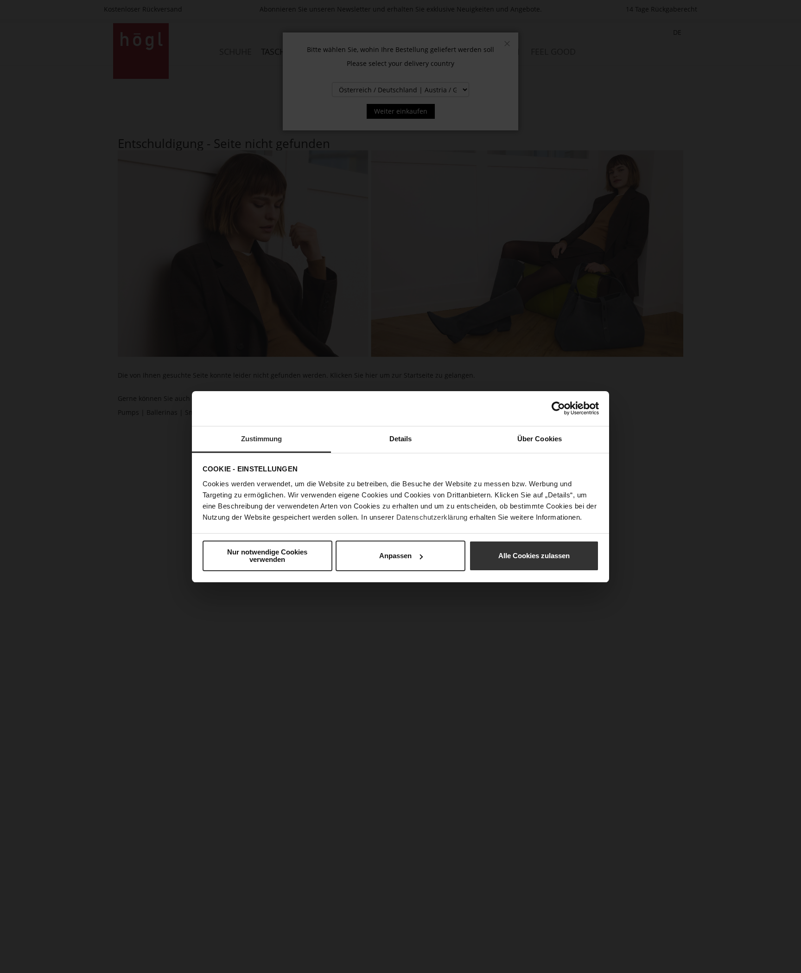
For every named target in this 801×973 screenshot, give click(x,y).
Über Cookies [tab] (539, 439)
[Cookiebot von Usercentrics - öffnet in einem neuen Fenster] (558, 408)
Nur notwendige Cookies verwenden (267, 555)
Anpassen (395, 556)
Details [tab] (400, 439)
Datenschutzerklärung (432, 517)
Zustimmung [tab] (261, 439)
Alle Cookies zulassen (534, 556)
